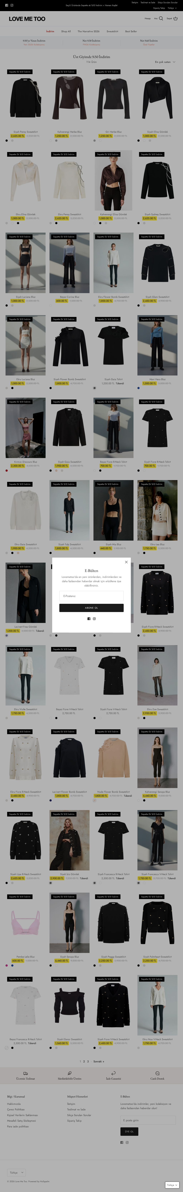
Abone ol (91, 608)
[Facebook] (89, 618)
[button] (172, 1185)
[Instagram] (94, 618)
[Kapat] (126, 562)
